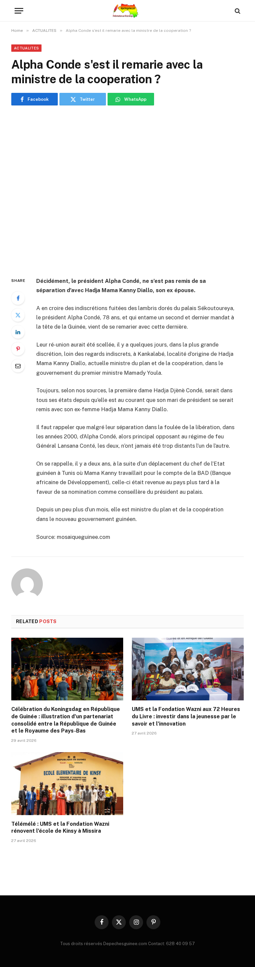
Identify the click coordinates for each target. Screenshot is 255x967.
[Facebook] (18, 298)
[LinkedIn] (18, 332)
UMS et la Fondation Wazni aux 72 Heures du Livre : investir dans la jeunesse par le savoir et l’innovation (186, 716)
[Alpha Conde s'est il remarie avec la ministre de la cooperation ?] (127, 189)
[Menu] (19, 10)
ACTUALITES (26, 48)
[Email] (18, 365)
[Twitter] (18, 315)
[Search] (236, 10)
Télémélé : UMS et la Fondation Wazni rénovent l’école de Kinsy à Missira (60, 827)
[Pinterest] (18, 348)
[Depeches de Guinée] (127, 11)
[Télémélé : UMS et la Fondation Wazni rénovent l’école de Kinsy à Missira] (67, 783)
